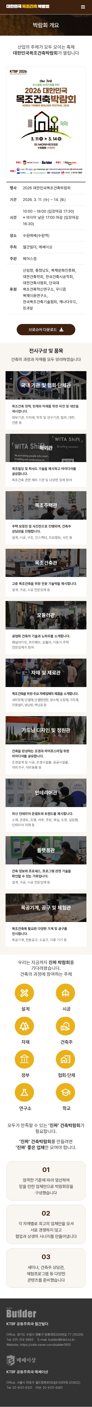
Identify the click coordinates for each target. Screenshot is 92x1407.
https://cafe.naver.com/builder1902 (45, 1345)
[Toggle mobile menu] (83, 7)
